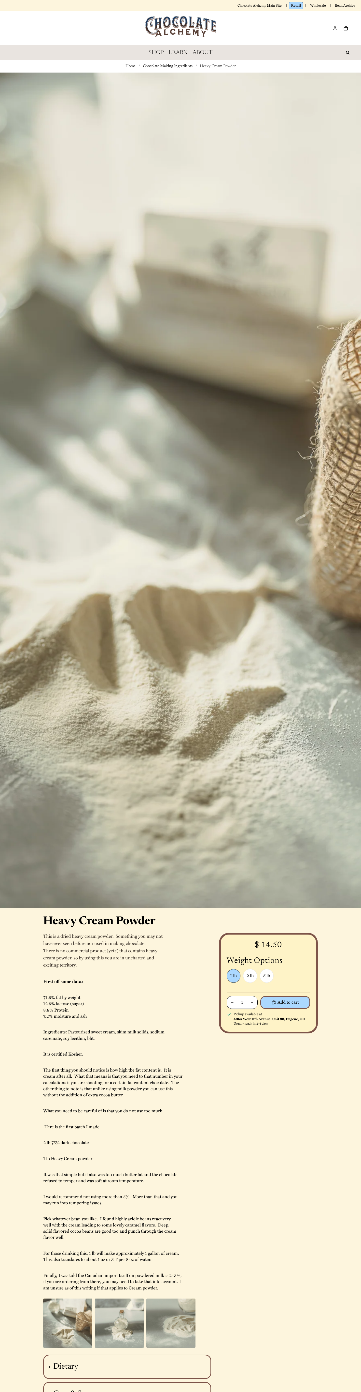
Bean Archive (345, 5)
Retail (296, 5)
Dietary (65, 1367)
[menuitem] (156, 52)
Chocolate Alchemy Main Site (259, 5)
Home (130, 66)
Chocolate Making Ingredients (168, 66)
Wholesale (318, 5)
